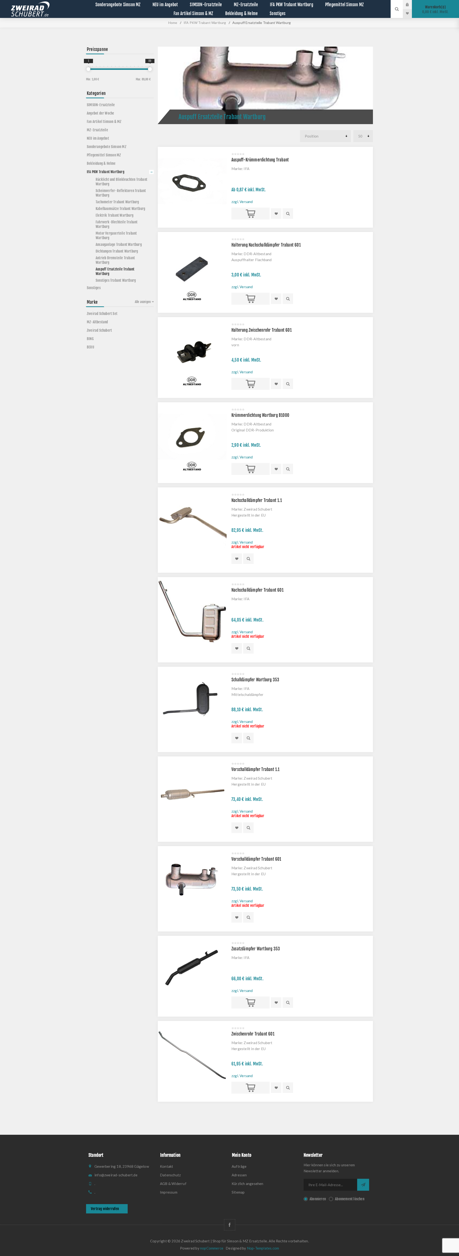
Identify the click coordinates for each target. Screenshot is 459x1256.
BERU (90, 347)
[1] (88, 69)
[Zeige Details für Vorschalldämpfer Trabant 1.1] (192, 790)
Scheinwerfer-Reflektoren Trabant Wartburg (121, 193)
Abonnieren (318, 1199)
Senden (363, 1185)
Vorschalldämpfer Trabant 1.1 (255, 769)
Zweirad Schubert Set (102, 313)
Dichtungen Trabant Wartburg (117, 251)
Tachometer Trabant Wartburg (117, 202)
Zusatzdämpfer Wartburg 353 (255, 948)
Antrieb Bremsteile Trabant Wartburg (115, 260)
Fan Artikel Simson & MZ (104, 121)
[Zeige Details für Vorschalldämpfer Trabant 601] (192, 880)
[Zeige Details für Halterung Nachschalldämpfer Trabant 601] (192, 266)
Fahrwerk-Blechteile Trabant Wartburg (116, 224)
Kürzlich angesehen (247, 1183)
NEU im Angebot (98, 138)
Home (172, 23)
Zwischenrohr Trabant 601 (252, 1033)
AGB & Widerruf (173, 1183)
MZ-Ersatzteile (97, 130)
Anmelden (411, 4)
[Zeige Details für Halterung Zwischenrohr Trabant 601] (192, 351)
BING (90, 338)
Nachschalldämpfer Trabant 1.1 (256, 500)
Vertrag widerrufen (105, 1208)
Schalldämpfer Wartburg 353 (255, 679)
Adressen (239, 1175)
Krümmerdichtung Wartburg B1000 (260, 415)
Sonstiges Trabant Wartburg (116, 280)
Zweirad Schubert (99, 330)
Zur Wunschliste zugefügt (276, 213)
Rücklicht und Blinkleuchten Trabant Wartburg (121, 181)
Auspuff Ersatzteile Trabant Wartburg (115, 271)
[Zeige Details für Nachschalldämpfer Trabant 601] (192, 611)
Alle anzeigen (143, 302)
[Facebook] (229, 1224)
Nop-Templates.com (263, 1248)
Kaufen (251, 214)
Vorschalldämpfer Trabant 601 (256, 859)
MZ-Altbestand (97, 322)
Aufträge (239, 1166)
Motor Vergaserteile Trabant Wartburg (116, 235)
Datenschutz (170, 1175)
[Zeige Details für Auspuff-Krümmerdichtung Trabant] (192, 181)
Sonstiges (94, 288)
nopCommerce (211, 1248)
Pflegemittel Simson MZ (104, 155)
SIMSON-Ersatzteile (101, 105)
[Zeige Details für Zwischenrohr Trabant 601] (192, 1055)
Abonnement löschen (349, 1199)
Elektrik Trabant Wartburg (114, 215)
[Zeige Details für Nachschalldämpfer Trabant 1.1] (192, 521)
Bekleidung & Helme (101, 163)
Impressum (168, 1192)
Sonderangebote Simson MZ (106, 146)
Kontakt (166, 1166)
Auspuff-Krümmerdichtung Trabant (260, 159)
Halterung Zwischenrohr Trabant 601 (261, 330)
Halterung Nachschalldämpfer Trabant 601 (266, 245)
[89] (150, 69)
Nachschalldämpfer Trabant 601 (257, 590)
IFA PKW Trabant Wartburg (105, 172)
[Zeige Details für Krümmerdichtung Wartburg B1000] (192, 436)
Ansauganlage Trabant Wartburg (119, 244)
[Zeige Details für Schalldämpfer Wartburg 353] (192, 701)
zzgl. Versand (242, 201)
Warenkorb (435, 9)
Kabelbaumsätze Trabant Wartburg (120, 208)
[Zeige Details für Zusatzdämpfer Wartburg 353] (192, 970)
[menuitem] (194, 1166)
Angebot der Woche (100, 113)
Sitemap (238, 1192)
